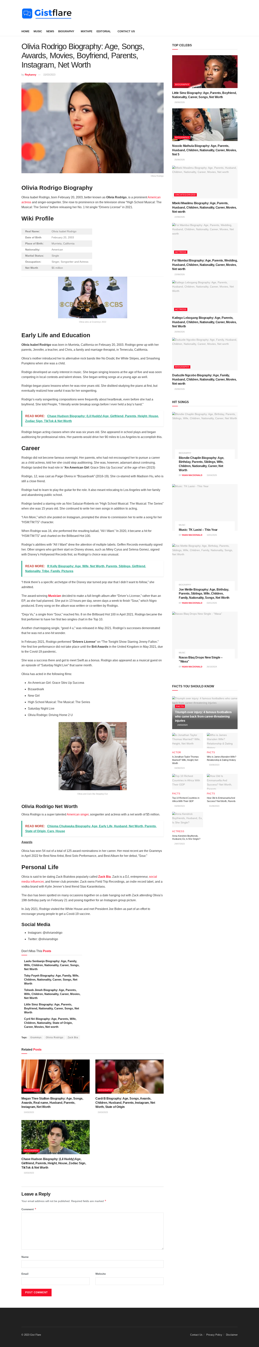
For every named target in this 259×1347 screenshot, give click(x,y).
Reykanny (30, 74)
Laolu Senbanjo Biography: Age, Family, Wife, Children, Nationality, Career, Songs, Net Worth (51, 965)
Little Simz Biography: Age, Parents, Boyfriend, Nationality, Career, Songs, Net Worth (51, 1008)
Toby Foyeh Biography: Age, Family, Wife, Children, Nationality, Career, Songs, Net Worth (51, 979)
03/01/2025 (211, 603)
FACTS (180, 706)
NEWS (50, 31)
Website (100, 1273)
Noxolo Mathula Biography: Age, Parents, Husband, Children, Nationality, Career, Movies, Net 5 (204, 150)
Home (25, 31)
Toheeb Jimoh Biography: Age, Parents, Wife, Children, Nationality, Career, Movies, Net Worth (52, 994)
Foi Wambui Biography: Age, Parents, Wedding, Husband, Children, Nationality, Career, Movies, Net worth (205, 265)
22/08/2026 (179, 217)
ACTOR (176, 752)
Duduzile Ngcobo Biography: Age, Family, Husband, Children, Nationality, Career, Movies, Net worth (204, 379)
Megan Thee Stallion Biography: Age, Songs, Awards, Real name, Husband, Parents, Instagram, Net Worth (52, 1103)
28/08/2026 (179, 102)
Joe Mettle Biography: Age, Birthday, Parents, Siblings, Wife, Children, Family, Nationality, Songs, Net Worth (204, 593)
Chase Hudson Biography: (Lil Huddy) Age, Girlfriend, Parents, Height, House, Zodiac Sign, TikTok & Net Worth (53, 1163)
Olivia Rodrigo (54, 1037)
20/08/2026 (179, 332)
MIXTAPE (86, 31)
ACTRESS (180, 252)
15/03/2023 (49, 74)
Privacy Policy (214, 1334)
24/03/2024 (182, 725)
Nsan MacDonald (192, 475)
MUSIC (38, 31)
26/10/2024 (211, 667)
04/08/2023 (179, 768)
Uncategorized (185, 195)
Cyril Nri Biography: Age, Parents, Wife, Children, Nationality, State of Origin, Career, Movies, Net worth (50, 1022)
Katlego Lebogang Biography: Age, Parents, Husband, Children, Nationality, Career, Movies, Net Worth (204, 322)
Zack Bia (104, 876)
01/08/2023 (214, 806)
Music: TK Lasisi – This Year (198, 529)
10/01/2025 (211, 535)
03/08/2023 (214, 765)
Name (25, 1256)
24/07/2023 (179, 844)
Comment (28, 1209)
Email (24, 1273)
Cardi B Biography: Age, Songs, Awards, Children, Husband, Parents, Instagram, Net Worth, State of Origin (125, 1103)
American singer (78, 814)
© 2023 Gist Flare (31, 1334)
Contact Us (126, 31)
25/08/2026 (179, 159)
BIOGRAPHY (66, 31)
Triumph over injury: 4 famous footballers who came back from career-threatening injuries (203, 716)
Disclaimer (232, 1334)
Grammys (36, 1037)
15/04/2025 (211, 475)
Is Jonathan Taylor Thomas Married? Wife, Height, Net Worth (185, 760)
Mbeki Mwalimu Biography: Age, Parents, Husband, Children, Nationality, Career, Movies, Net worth (204, 207)
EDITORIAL (104, 31)
